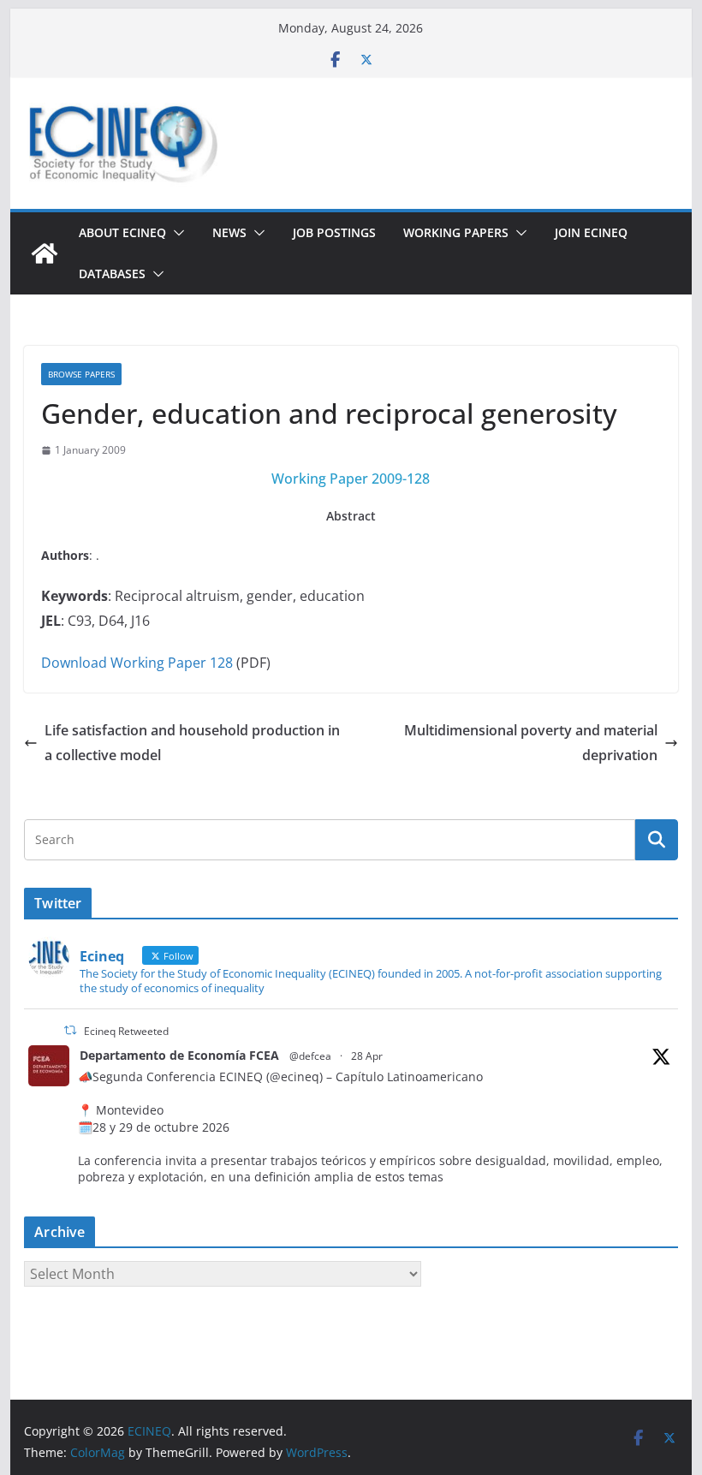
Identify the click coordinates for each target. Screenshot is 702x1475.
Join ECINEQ (591, 232)
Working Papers (456, 232)
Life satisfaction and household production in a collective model (192, 742)
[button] (175, 233)
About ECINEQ (122, 232)
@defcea (310, 1056)
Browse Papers (81, 374)
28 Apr (367, 1056)
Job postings (334, 232)
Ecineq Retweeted (126, 1031)
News (229, 232)
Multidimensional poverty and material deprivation (530, 742)
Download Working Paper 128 (137, 662)
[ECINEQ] (44, 253)
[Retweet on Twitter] (70, 1030)
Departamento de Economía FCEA (179, 1055)
